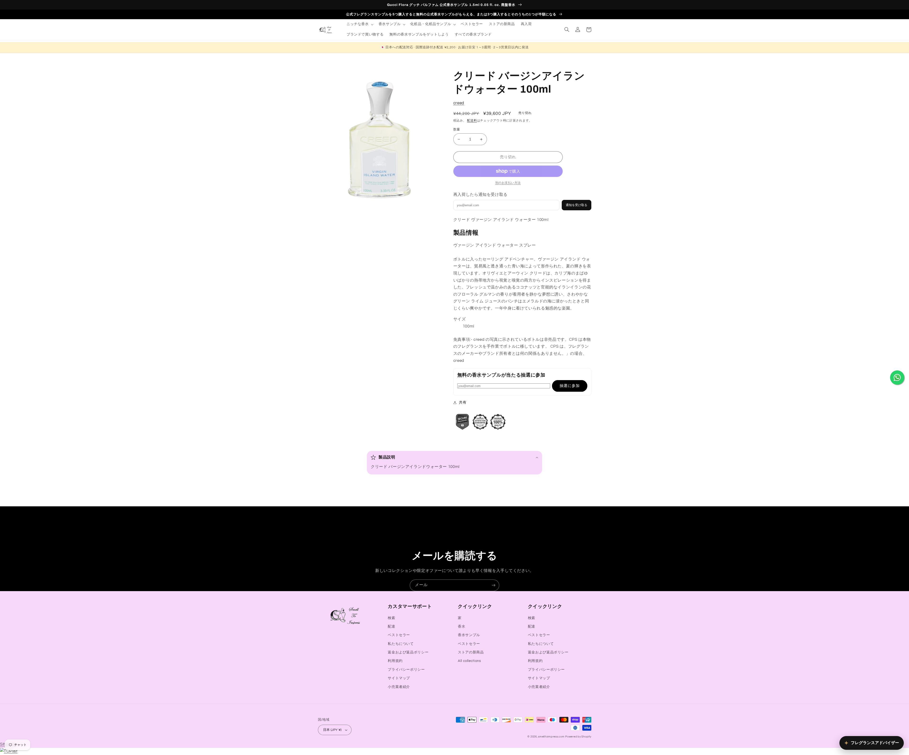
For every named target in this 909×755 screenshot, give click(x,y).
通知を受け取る (576, 205)
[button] (359, 24)
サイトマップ (399, 678)
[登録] (493, 585)
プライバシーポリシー (406, 669)
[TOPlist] (9, 751)
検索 (391, 618)
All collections (469, 661)
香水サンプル (469, 635)
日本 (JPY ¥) (332, 730)
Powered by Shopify (578, 736)
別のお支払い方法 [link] (508, 182)
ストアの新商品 (471, 652)
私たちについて (401, 644)
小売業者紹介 (399, 687)
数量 (456, 129)
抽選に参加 (570, 386)
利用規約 (395, 661)
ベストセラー (399, 635)
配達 (391, 626)
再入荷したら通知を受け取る (480, 195)
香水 (461, 626)
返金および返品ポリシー (408, 652)
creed (458, 103)
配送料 (472, 120)
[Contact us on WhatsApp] (897, 377)
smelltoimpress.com (551, 736)
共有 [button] (462, 402)
